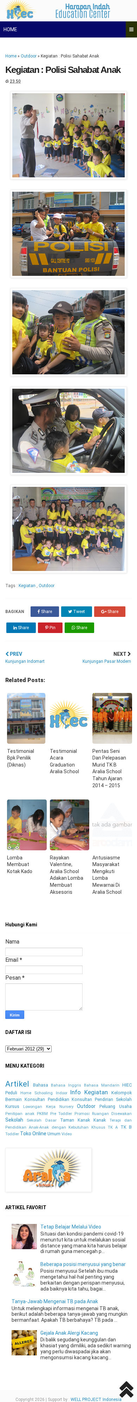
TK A (113, 1127)
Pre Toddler (61, 1113)
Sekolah (14, 1120)
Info (75, 1092)
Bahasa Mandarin (101, 1085)
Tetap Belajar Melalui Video (70, 1227)
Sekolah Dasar (41, 1120)
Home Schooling (36, 1093)
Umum (53, 1133)
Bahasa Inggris (66, 1085)
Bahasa (40, 1085)
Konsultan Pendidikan (47, 1099)
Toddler (12, 1134)
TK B (126, 1127)
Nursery (66, 1106)
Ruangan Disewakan (112, 1113)
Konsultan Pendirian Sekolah (102, 1099)
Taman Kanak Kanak (83, 1120)
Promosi (82, 1113)
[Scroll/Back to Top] (126, 1390)
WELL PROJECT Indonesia (96, 1399)
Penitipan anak (19, 1113)
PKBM (42, 1113)
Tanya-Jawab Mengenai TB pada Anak (55, 1301)
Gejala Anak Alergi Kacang (69, 1333)
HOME (10, 29)
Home (11, 56)
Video (66, 1134)
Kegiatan (28, 585)
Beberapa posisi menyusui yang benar (83, 1264)
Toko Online (33, 1133)
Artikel (17, 1083)
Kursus (12, 1106)
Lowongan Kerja (39, 1106)
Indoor (61, 1093)
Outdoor (29, 56)
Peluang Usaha (115, 1106)
